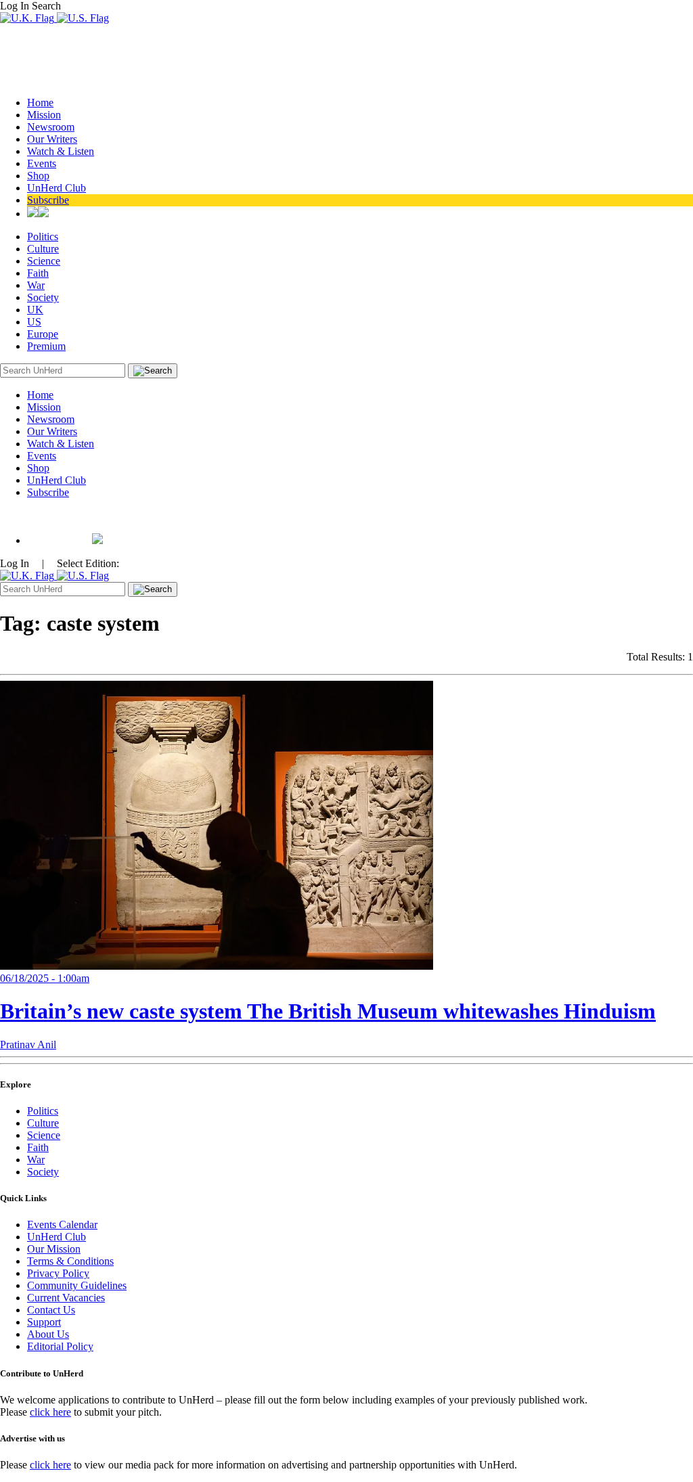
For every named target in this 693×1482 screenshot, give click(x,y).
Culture (43, 248)
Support (44, 1322)
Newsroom (50, 127)
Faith (38, 273)
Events (41, 163)
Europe (42, 334)
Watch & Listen (60, 151)
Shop (38, 175)
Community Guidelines (77, 1285)
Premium (46, 346)
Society (43, 297)
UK (35, 309)
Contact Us (51, 1310)
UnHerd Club (56, 188)
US (34, 322)
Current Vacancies (66, 1297)
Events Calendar (62, 1224)
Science (43, 261)
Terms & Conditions (70, 1261)
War (36, 285)
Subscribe (48, 200)
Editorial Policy (60, 1346)
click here (50, 1412)
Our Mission (54, 1249)
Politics (42, 236)
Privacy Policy (58, 1273)
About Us (48, 1334)
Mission (44, 114)
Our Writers (52, 139)
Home (40, 102)
